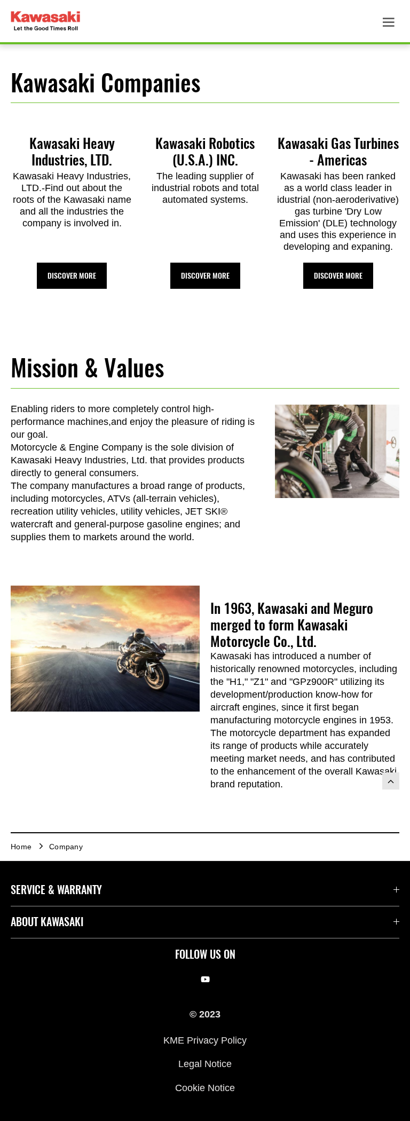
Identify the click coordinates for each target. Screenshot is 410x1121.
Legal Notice (205, 1064)
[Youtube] (205, 979)
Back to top (390, 781)
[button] (72, 276)
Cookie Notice (205, 1087)
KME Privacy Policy (205, 1040)
